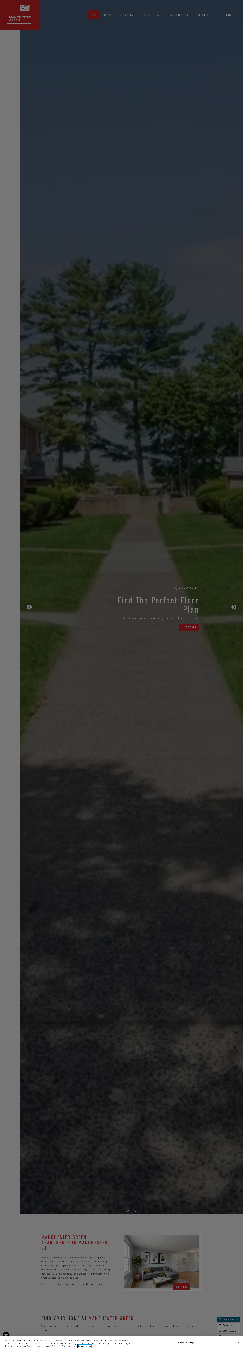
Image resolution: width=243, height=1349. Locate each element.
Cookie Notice (84, 1346)
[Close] (238, 1342)
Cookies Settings (186, 1342)
